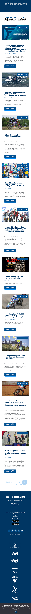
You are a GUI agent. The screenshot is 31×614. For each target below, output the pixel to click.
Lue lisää (10, 66)
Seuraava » (23, 484)
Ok (16, 611)
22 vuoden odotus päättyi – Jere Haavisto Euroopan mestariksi (15, 357)
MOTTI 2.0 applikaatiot (15, 518)
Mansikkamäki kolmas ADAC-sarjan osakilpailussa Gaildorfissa (15, 184)
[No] (29, 608)
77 (16, 484)
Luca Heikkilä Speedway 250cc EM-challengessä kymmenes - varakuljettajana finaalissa (15, 403)
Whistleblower (15, 516)
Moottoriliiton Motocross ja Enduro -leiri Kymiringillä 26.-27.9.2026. (15, 94)
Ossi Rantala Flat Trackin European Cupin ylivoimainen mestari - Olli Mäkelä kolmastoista (15, 453)
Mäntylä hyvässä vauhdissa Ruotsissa (12, 135)
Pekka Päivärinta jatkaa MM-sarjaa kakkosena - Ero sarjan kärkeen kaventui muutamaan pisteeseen (15, 229)
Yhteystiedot (15, 513)
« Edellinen (9, 482)
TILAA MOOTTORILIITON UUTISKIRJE (15, 536)
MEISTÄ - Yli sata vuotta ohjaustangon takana (15, 512)
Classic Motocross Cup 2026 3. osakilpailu (13, 277)
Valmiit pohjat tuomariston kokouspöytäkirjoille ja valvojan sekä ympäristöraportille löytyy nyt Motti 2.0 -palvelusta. (15, 48)
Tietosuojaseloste (15, 515)
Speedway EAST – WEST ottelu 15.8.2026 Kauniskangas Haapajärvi (14, 315)
